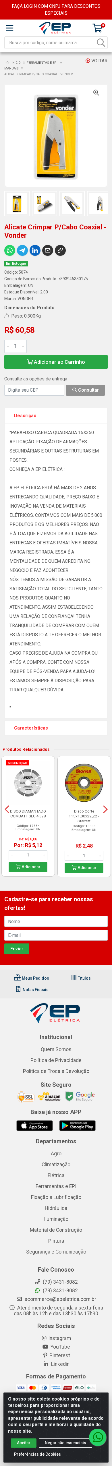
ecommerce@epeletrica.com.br (59, 1299)
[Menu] (9, 28)
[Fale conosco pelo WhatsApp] (97, 1437)
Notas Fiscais (35, 989)
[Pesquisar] (101, 43)
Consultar (88, 390)
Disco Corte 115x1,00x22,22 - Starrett (84, 816)
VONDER (25, 298)
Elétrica (56, 1175)
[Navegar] (7, 809)
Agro (56, 1153)
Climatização (56, 1164)
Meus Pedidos (35, 978)
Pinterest (59, 1355)
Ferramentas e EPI (56, 1186)
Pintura (56, 1241)
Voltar (98, 60)
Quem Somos (56, 1049)
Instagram (59, 1338)
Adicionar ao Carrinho (59, 362)
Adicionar (30, 866)
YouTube (59, 1347)
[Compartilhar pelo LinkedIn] (35, 250)
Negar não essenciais (65, 1442)
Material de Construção (56, 1230)
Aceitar (23, 1442)
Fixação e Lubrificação (56, 1197)
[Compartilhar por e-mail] (47, 250)
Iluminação (56, 1219)
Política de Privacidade (56, 1060)
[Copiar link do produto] (60, 250)
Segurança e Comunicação (56, 1252)
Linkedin (59, 1364)
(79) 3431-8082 (60, 1290)
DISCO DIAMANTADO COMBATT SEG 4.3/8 (28, 813)
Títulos (84, 978)
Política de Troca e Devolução (56, 1071)
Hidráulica (56, 1208)
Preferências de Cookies (37, 1454)
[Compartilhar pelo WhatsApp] (9, 250)
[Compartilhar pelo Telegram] (22, 250)
